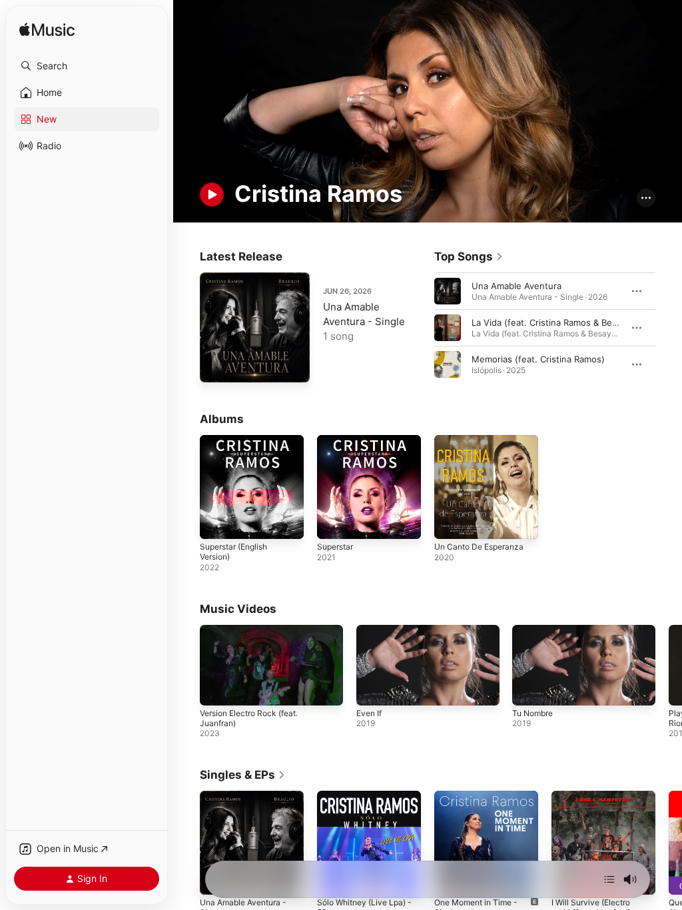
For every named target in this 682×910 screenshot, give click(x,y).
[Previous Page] (421, 327)
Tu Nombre (532, 713)
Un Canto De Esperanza (478, 547)
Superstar (335, 547)
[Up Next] (609, 879)
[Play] (212, 195)
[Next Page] (668, 327)
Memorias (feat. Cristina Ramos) (538, 359)
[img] (47, 30)
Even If (369, 713)
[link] (469, 256)
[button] (87, 66)
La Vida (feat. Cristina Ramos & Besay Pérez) (564, 322)
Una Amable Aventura (516, 285)
